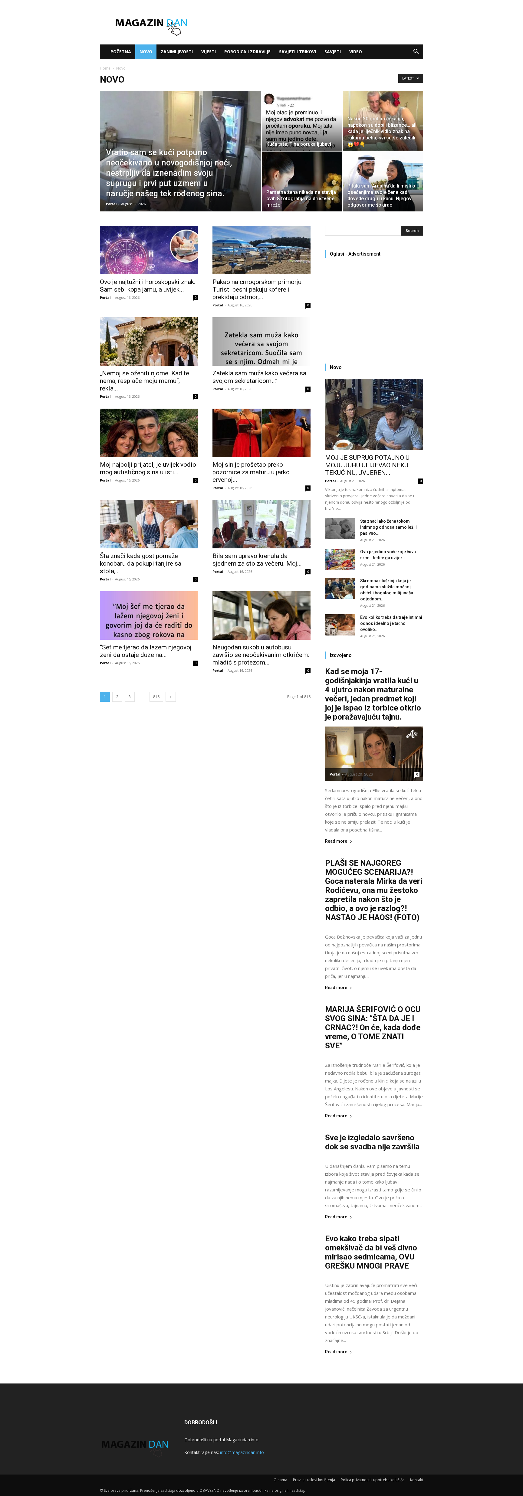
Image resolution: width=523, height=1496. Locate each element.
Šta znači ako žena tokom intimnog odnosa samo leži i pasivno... (388, 527)
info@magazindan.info (242, 1452)
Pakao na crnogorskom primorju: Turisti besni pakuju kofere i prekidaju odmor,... (257, 289)
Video (355, 51)
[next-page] (171, 697)
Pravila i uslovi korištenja (314, 1479)
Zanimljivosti (177, 51)
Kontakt (416, 1479)
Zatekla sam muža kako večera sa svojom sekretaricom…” (259, 377)
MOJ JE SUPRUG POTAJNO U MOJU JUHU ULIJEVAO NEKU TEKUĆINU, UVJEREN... (367, 465)
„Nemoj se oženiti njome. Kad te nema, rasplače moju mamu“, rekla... (144, 381)
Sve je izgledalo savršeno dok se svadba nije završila (372, 1142)
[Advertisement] (376, 308)
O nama (280, 1479)
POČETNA (120, 51)
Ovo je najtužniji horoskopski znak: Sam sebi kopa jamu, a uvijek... (147, 285)
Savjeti (332, 51)
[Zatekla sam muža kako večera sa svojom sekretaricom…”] (261, 341)
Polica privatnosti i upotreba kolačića (372, 1479)
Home (105, 68)
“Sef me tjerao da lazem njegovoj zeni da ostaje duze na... (146, 651)
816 (156, 696)
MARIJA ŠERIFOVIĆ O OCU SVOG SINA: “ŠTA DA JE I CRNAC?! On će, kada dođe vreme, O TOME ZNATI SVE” (372, 1027)
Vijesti (208, 51)
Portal (111, 203)
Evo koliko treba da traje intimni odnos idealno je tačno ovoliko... (391, 623)
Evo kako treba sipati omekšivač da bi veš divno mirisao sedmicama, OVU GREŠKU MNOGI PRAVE (371, 1252)
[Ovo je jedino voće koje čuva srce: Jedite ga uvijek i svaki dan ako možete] (340, 559)
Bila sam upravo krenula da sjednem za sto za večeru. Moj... (257, 559)
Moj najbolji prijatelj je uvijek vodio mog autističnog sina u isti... (148, 468)
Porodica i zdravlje (247, 51)
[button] (416, 52)
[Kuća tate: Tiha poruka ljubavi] (302, 121)
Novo (146, 51)
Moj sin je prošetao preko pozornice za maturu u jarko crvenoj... (251, 472)
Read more (336, 841)
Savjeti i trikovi (297, 51)
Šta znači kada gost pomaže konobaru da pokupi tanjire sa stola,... (140, 563)
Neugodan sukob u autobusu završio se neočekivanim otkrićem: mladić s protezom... (260, 655)
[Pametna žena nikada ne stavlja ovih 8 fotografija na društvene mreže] (302, 181)
